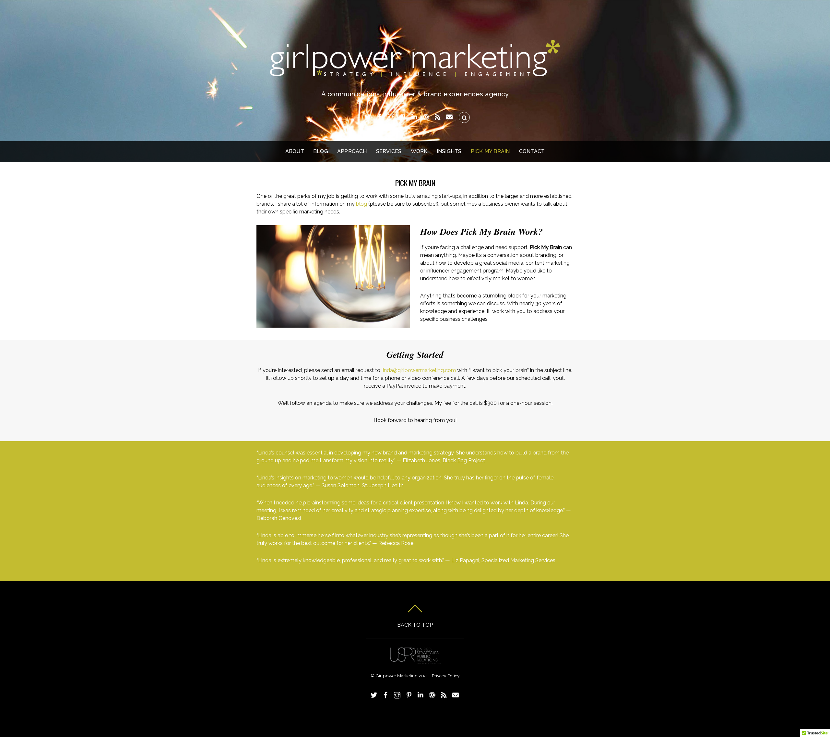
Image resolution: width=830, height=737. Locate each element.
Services (389, 151)
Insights (449, 151)
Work (419, 151)
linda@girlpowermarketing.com (419, 370)
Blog (320, 151)
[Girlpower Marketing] (415, 73)
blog (361, 204)
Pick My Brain (490, 151)
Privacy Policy (446, 675)
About (294, 151)
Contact (532, 151)
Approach (352, 151)
